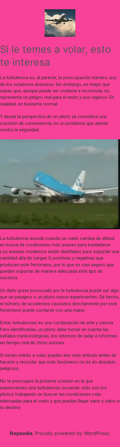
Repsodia (21, 433)
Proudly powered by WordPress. (72, 433)
